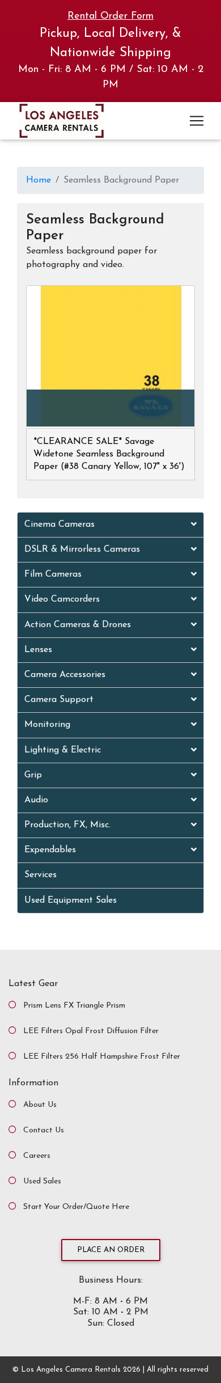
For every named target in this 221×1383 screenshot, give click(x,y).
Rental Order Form (110, 16)
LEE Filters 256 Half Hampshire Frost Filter (101, 1056)
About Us (40, 1105)
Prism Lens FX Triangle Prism (74, 1005)
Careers (36, 1156)
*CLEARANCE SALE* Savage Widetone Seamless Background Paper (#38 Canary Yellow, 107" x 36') (109, 454)
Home (38, 180)
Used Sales (42, 1181)
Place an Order (110, 1250)
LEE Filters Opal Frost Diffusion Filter (91, 1031)
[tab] (110, 525)
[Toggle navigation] (196, 121)
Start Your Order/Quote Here (76, 1207)
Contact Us (43, 1130)
